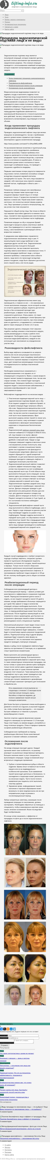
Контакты (8, 1150)
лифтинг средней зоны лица (33, 430)
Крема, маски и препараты (15, 19)
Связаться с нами (11, 27)
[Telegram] (14, 1029)
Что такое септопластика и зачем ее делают (17, 1053)
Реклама (8, 1152)
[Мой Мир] (11, 1029)
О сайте (8, 1145)
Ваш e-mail (4, 1038)
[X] (4, 1029)
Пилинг (7, 22)
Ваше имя (4, 1036)
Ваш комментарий (7, 1043)
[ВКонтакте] (1, 1029)
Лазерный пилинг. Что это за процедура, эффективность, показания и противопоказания (15, 1075)
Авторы (7, 1147)
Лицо (6, 15)
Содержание (9, 74)
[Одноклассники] (8, 1029)
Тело (6, 17)
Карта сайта (9, 29)
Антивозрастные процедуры (15, 24)
